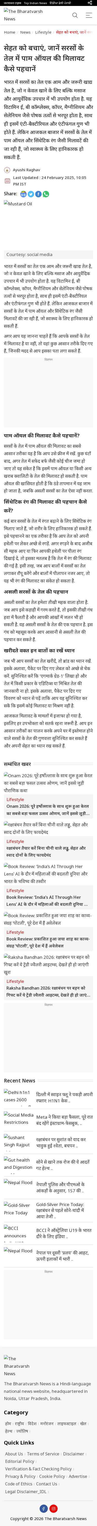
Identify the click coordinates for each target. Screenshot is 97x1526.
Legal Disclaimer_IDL (26, 1491)
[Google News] (23, 194)
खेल (83, 1423)
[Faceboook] (44, 1509)
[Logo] (48, 1366)
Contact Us (46, 1484)
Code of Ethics (18, 1484)
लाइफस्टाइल (66, 1423)
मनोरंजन (47, 1423)
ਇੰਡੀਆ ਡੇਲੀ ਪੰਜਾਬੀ (60, 3)
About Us (14, 1454)
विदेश (32, 1423)
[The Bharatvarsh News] (26, 15)
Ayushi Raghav (26, 169)
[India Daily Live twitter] (31, 194)
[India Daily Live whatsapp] (46, 194)
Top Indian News (35, 3)
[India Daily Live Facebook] (38, 194)
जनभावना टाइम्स (12, 3)
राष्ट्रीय (19, 1423)
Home (10, 32)
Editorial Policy (19, 1461)
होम (8, 1423)
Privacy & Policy (20, 1476)
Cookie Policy (52, 1476)
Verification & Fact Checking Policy (38, 1469)
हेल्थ (8, 1431)
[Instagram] (53, 1509)
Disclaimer (73, 1454)
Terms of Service (43, 1454)
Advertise (78, 1476)
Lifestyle (43, 32)
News (25, 32)
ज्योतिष (22, 1431)
